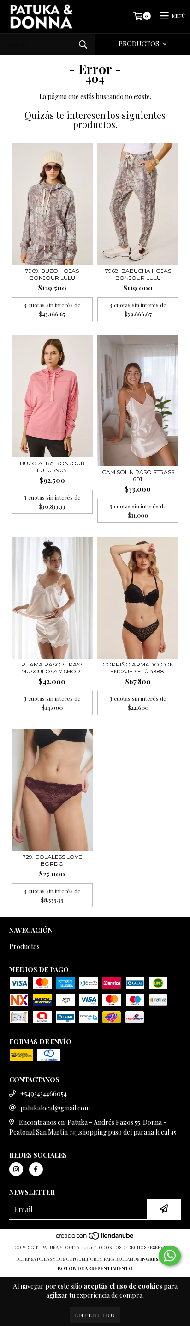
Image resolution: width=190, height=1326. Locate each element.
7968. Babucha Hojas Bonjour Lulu (138, 274)
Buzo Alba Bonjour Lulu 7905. (52, 467)
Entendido (95, 1315)
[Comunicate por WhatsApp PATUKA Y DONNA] (170, 1256)
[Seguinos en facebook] (36, 1169)
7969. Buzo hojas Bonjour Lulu (52, 274)
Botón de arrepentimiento (95, 1268)
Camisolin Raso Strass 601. (138, 475)
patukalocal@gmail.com (55, 1108)
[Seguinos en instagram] (16, 1169)
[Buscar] (83, 44)
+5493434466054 (43, 1093)
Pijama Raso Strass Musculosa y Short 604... (52, 668)
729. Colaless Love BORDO (52, 860)
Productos (24, 946)
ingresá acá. (157, 1259)
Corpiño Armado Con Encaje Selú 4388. (138, 668)
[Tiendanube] (95, 1238)
